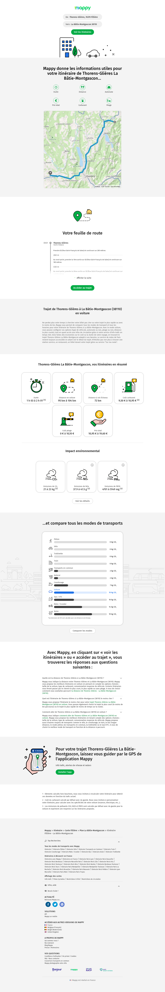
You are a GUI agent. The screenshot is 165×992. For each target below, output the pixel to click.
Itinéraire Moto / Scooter (71, 852)
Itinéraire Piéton (59, 849)
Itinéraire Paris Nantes (88, 864)
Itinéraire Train (109, 849)
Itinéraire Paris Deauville (104, 859)
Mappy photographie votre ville (56, 963)
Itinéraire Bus (86, 852)
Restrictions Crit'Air (73, 879)
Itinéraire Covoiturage (52, 852)
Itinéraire (48, 849)
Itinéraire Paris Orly (106, 862)
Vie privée (65, 956)
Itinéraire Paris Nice (71, 864)
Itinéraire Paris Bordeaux (53, 862)
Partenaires (55, 948)
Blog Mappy (49, 945)
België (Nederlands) (55, 930)
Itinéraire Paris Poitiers (100, 869)
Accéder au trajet (82, 287)
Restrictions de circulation (91, 879)
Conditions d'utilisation (53, 956)
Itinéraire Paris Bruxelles (62, 869)
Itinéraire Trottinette (113, 852)
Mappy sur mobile (51, 916)
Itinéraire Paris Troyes (77, 872)
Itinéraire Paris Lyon (86, 859)
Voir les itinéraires (82, 32)
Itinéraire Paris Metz (60, 872)
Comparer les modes (82, 631)
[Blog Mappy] (62, 904)
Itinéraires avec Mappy (53, 859)
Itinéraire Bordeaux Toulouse (107, 864)
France (50, 925)
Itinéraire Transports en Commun (90, 849)
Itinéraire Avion (98, 852)
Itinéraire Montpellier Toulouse (93, 867)
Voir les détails (82, 501)
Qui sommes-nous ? (52, 941)
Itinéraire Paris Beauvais (81, 869)
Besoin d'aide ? (53, 891)
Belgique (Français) (54, 927)
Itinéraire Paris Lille (91, 862)
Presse (47, 948)
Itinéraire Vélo (72, 849)
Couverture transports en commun (57, 961)
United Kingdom (53, 932)
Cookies (73, 956)
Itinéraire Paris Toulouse (53, 864)
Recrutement (49, 943)
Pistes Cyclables (59, 879)
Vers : (81, 24)
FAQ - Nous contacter (52, 958)
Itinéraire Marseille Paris (73, 862)
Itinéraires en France (70, 859)
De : (82, 17)
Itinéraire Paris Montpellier (70, 867)
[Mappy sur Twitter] (55, 904)
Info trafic (48, 879)
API (46, 914)
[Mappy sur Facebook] (48, 904)
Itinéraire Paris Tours (52, 867)
